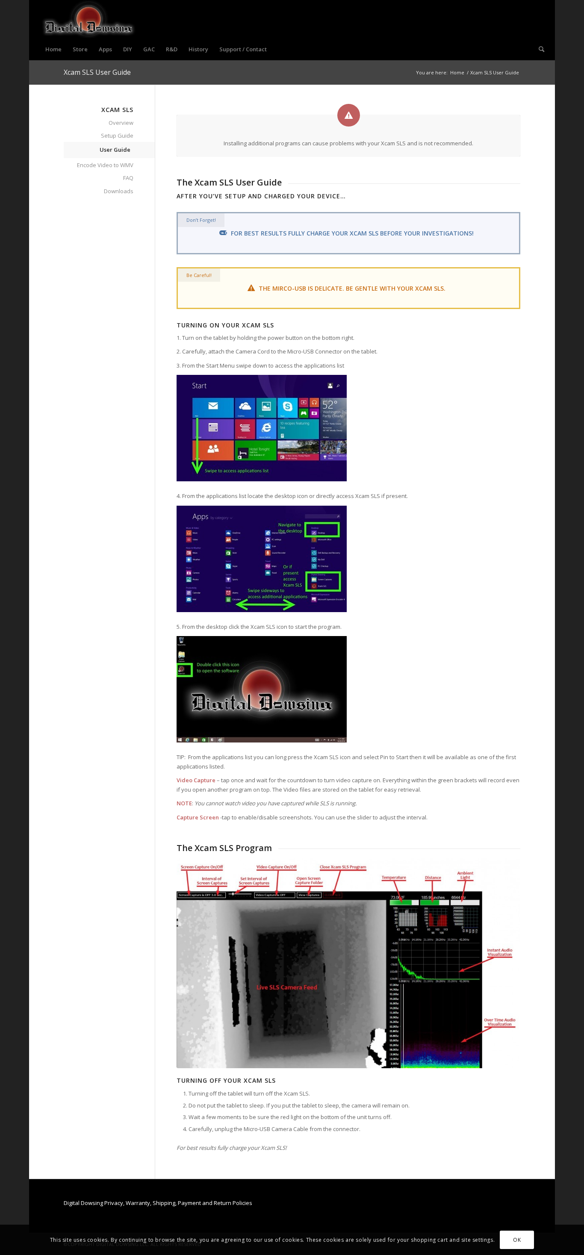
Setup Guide (117, 135)
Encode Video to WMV (105, 165)
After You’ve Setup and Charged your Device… (261, 196)
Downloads (118, 191)
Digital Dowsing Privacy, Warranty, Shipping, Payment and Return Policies (158, 1203)
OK (517, 1239)
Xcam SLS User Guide (97, 72)
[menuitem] (53, 49)
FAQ (128, 178)
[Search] (538, 49)
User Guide (115, 149)
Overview (121, 123)
